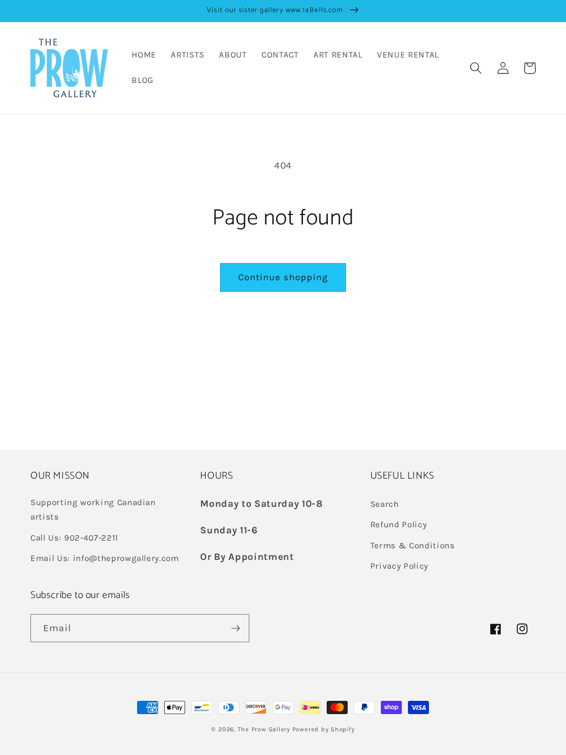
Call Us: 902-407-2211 (74, 538)
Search (384, 504)
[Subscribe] (235, 628)
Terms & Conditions (412, 545)
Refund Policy (398, 524)
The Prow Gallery (264, 729)
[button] (476, 68)
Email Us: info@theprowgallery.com (104, 558)
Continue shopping (283, 277)
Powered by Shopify (323, 729)
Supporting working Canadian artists (93, 509)
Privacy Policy (399, 566)
